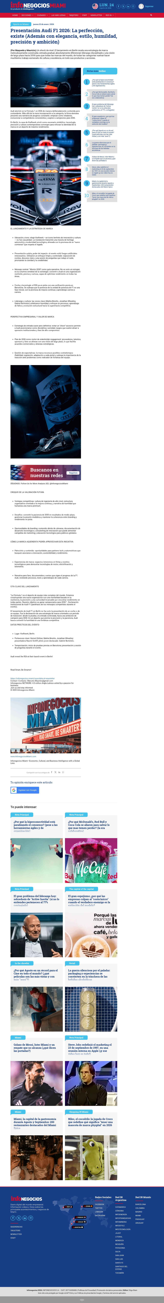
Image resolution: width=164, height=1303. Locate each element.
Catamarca (120, 1207)
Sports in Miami (21, 24)
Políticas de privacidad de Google (89, 1293)
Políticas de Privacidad (87, 1290)
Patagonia (120, 1248)
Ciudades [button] (41, 15)
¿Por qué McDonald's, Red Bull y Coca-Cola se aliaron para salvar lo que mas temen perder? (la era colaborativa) (103, 95)
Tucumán (119, 1273)
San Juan (119, 1255)
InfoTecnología (122, 1229)
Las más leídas (58, 15)
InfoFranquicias (123, 1218)
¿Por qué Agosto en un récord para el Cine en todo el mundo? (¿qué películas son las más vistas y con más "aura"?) (103, 133)
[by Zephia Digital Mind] (82, 1300)
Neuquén (119, 1244)
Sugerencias (16, 1227)
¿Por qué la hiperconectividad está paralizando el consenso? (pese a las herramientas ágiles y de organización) (103, 83)
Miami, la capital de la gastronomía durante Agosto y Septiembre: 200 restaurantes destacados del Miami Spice (103, 184)
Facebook (99, 1204)
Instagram (100, 1215)
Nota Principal (22, 814)
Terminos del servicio (110, 1293)
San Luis (119, 1259)
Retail (72, 963)
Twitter (98, 1208)
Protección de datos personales (109, 1290)
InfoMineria (121, 1222)
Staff (84, 15)
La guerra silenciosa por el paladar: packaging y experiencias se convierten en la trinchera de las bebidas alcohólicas (103, 146)
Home (15, 15)
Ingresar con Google (27, 790)
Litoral (118, 1237)
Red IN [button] (109, 15)
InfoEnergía (121, 1214)
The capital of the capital (81, 889)
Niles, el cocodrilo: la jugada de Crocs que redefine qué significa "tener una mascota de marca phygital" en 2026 (103, 196)
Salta (117, 1252)
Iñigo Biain (133, 1290)
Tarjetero (73, 15)
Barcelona (140, 1204)
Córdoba (119, 1211)
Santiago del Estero (121, 1267)
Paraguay (139, 1219)
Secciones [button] (27, 15)
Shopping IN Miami (78, 1111)
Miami (18, 1037)
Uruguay (139, 1223)
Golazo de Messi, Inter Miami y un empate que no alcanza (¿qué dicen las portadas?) (103, 159)
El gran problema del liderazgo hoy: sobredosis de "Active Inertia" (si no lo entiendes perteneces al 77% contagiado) (103, 107)
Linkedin (99, 1212)
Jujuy (118, 1233)
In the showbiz (22, 963)
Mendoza (119, 1240)
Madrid (138, 1212)
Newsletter (96, 15)
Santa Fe (119, 1263)
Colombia (140, 1208)
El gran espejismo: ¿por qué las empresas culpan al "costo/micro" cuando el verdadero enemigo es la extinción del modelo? (103, 120)
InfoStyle (120, 1226)
